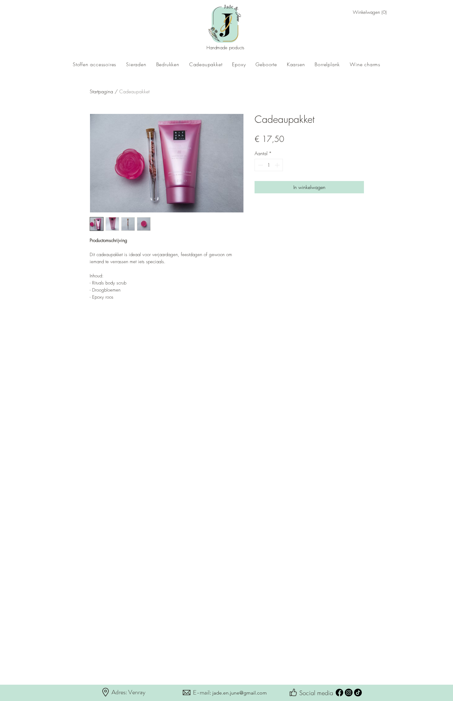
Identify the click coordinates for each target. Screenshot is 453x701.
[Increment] (277, 165)
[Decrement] (259, 165)
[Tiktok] (358, 692)
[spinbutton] (268, 165)
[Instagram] (349, 692)
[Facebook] (339, 692)
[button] (363, 12)
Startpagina (101, 91)
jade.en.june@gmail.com (239, 693)
